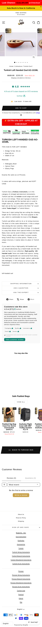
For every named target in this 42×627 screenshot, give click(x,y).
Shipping (13, 78)
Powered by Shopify (21, 625)
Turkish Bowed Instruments (21, 556)
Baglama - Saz (21, 533)
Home (11, 66)
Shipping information (21, 283)
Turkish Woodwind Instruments (21, 560)
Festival (21, 594)
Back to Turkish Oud (22, 450)
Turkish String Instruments (21, 552)
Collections (18, 66)
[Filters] (4, 485)
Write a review (21, 495)
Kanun (21, 598)
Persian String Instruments (21, 575)
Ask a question (21, 288)
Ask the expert (21, 292)
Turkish (21, 548)
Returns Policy (21, 518)
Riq (21, 602)
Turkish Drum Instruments (21, 564)
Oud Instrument (21, 536)
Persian (21, 571)
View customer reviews (15, 339)
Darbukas (21, 540)
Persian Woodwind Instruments (21, 583)
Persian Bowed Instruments (21, 579)
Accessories (21, 544)
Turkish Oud (28, 66)
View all (21, 402)
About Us (21, 514)
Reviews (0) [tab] (11, 478)
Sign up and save (20, 527)
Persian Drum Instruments (21, 586)
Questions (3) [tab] (30, 478)
